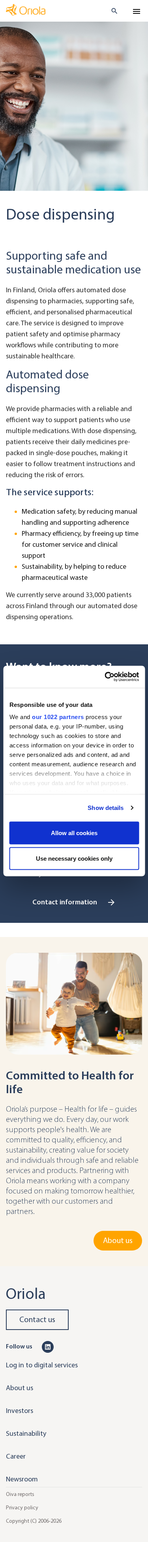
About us (118, 1240)
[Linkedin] (48, 1346)
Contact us (37, 1319)
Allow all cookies (74, 832)
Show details (106, 807)
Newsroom (22, 1479)
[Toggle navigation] (136, 11)
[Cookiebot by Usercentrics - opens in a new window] (105, 677)
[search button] (111, 11)
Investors (19, 1410)
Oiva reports (20, 1494)
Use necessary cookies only (74, 858)
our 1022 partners (58, 717)
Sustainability (26, 1433)
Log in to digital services (42, 1365)
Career (16, 1456)
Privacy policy (22, 1507)
